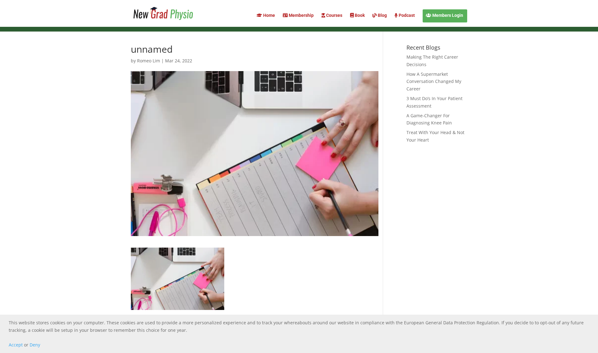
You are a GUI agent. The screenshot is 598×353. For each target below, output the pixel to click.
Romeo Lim (148, 61)
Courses (333, 15)
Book (359, 15)
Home (268, 15)
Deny (35, 345)
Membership (301, 15)
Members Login (447, 15)
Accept (16, 345)
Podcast (406, 15)
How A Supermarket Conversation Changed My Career (433, 81)
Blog (382, 15)
